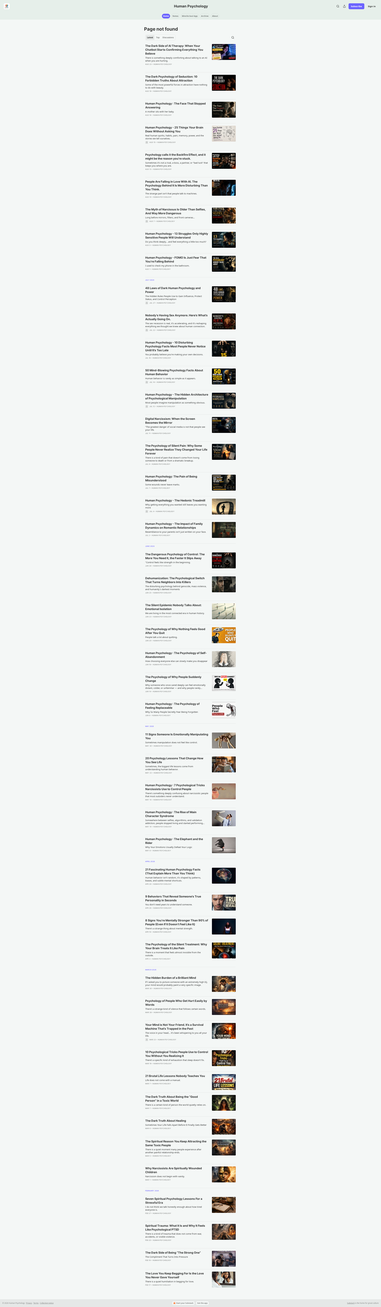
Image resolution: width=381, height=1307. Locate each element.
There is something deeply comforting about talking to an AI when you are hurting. (176, 59)
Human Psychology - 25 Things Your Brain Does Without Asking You (174, 129)
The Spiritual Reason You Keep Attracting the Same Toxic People (175, 1143)
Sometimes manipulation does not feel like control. (171, 742)
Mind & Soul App (189, 16)
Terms (36, 1303)
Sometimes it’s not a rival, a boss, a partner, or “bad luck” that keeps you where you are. (176, 164)
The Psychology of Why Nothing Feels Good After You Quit (175, 631)
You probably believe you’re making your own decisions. (174, 354)
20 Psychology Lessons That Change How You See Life (174, 760)
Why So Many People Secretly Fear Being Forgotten (171, 711)
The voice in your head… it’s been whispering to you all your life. (176, 1034)
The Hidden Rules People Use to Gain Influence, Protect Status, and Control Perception (173, 298)
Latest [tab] (150, 37)
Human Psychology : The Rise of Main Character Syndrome (170, 814)
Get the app (202, 1303)
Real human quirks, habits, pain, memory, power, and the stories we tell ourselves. (174, 137)
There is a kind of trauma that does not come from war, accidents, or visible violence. (173, 1235)
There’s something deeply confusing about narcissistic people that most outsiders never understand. (176, 795)
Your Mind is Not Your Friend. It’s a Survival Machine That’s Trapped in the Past (174, 1026)
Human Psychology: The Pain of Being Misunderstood (171, 478)
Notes (175, 16)
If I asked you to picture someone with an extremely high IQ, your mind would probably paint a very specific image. (176, 983)
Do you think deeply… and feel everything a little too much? (175, 241)
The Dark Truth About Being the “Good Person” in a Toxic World (171, 1098)
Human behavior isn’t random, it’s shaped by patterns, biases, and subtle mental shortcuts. (173, 879)
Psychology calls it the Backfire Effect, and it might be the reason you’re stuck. (175, 156)
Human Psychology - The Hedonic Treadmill (175, 500)
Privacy (29, 1303)
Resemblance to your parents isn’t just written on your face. (175, 531)
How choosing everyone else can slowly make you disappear (176, 661)
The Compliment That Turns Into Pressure (166, 1256)
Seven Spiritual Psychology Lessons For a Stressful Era (173, 1200)
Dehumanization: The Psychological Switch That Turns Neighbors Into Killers (175, 580)
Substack (351, 1303)
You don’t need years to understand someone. (168, 904)
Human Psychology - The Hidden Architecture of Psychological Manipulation (176, 396)
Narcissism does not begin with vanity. (165, 1176)
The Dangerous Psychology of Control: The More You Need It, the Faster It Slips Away (175, 556)
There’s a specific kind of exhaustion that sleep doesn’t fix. (174, 1060)
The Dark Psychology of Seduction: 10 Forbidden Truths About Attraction (171, 78)
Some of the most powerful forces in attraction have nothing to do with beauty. (176, 86)
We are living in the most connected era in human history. (174, 613)
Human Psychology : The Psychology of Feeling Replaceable (172, 705)
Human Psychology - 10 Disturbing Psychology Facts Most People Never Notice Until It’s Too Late (175, 346)
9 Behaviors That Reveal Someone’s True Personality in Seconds (173, 898)
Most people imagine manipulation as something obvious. (175, 402)
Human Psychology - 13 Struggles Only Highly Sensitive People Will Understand (176, 235)
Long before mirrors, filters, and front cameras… (170, 217)
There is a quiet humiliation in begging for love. (169, 1281)
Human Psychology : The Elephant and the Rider (174, 841)
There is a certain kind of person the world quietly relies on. (175, 1104)
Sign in (372, 6)
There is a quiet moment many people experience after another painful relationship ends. (173, 1151)
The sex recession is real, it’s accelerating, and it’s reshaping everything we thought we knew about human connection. (175, 325)
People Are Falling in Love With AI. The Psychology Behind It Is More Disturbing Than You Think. (176, 185)
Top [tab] (158, 37)
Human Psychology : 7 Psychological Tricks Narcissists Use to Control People (175, 787)
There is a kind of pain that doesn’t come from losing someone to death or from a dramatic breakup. (172, 459)
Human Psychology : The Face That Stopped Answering (175, 105)
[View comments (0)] (168, 95)
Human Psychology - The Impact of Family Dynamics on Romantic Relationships (174, 525)
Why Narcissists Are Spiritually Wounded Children (173, 1170)
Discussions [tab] (168, 37)
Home (166, 16)
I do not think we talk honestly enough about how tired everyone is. (173, 1208)
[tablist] (160, 37)
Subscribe (356, 6)
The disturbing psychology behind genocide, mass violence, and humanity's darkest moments (175, 588)
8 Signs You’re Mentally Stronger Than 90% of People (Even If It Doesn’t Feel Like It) (176, 922)
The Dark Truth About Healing (165, 1120)
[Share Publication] (344, 6)
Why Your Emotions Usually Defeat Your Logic (168, 847)
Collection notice (47, 1303)
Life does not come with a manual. (163, 1080)
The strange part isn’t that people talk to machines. (171, 193)
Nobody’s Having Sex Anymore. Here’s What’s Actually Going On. (176, 317)
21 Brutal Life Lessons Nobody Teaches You (175, 1076)
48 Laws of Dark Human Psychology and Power (173, 290)
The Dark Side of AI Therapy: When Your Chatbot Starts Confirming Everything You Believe (174, 49)
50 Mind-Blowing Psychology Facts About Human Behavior (174, 372)
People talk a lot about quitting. (161, 637)
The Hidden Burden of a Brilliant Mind (170, 978)
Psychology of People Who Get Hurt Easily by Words (176, 1002)
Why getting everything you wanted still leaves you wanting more (176, 506)
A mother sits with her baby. (159, 111)
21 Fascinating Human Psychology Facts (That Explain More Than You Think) (172, 871)
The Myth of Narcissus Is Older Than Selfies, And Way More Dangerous (175, 211)
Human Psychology (162, 64)
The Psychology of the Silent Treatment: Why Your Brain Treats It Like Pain (176, 946)
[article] (190, 57)
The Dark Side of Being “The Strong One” (173, 1252)
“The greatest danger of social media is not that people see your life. (175, 428)
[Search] (338, 6)
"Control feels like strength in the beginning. (167, 562)
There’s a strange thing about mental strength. (169, 928)
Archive (205, 16)
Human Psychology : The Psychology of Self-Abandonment (176, 655)
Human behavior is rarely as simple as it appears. (170, 378)
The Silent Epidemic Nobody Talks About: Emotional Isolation (173, 607)
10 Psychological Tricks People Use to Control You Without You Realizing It (176, 1054)
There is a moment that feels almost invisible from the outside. (173, 954)
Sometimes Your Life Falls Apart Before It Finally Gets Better (176, 1124)
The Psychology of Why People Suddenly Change (173, 679)
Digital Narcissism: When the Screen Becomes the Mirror (170, 420)
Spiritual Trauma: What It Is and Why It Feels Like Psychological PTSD (175, 1227)
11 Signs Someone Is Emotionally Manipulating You (176, 736)
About (215, 16)
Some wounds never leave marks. (162, 484)
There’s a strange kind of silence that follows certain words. (175, 1008)
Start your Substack (184, 1303)
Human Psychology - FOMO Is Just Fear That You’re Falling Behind (175, 259)
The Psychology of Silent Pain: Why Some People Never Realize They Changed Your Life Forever (176, 449)
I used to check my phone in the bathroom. (167, 265)
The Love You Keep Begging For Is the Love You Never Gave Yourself (174, 1275)
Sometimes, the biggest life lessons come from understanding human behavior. (169, 768)
